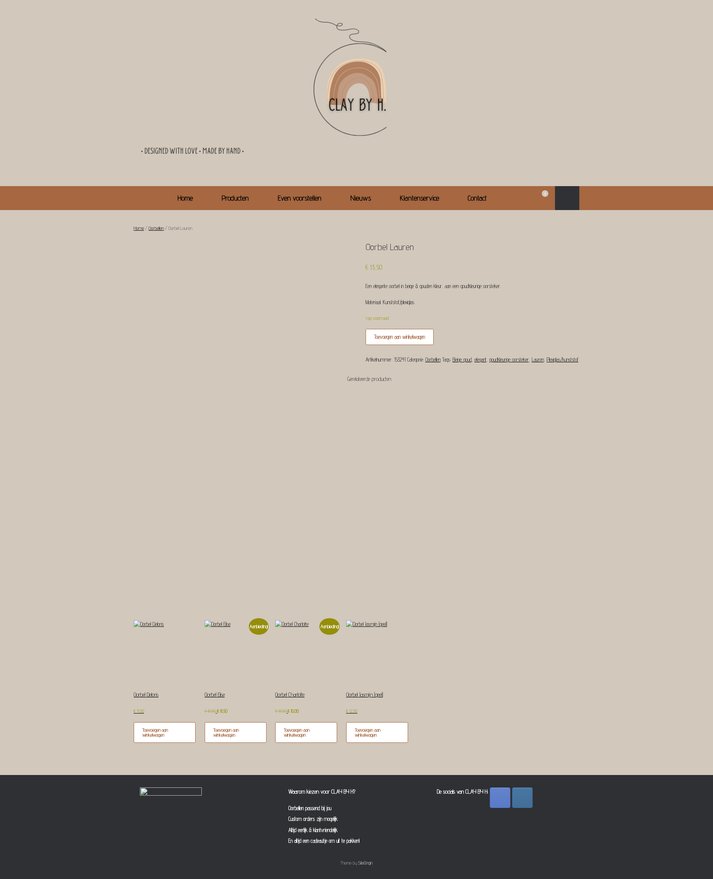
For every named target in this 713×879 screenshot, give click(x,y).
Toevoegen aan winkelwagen (399, 336)
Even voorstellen (299, 198)
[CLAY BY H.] (356, 90)
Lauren (538, 359)
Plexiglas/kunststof (562, 359)
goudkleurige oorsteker (509, 359)
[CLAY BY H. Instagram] (522, 797)
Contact (477, 198)
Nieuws (360, 198)
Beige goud (462, 359)
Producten (235, 198)
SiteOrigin (365, 863)
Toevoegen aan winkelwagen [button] (155, 732)
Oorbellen (156, 228)
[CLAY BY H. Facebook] (500, 797)
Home (185, 198)
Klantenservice (419, 198)
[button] (567, 198)
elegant (480, 359)
